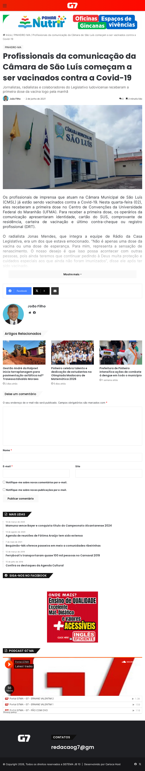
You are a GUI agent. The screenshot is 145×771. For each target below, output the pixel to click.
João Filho (15, 98)
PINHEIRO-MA (22, 34)
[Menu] (5, 7)
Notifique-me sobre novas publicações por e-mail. (36, 489)
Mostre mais (71, 274)
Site (77, 466)
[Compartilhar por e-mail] (55, 291)
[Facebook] (34, 312)
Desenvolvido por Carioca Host (102, 764)
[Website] (30, 312)
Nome (7, 450)
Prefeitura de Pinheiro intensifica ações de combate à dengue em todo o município (120, 371)
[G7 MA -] (72, 5)
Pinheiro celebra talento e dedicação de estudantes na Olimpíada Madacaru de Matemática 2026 (71, 373)
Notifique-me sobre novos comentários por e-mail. (36, 482)
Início (8, 34)
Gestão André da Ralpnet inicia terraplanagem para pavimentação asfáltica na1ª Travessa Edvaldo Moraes (23, 373)
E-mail (8, 466)
